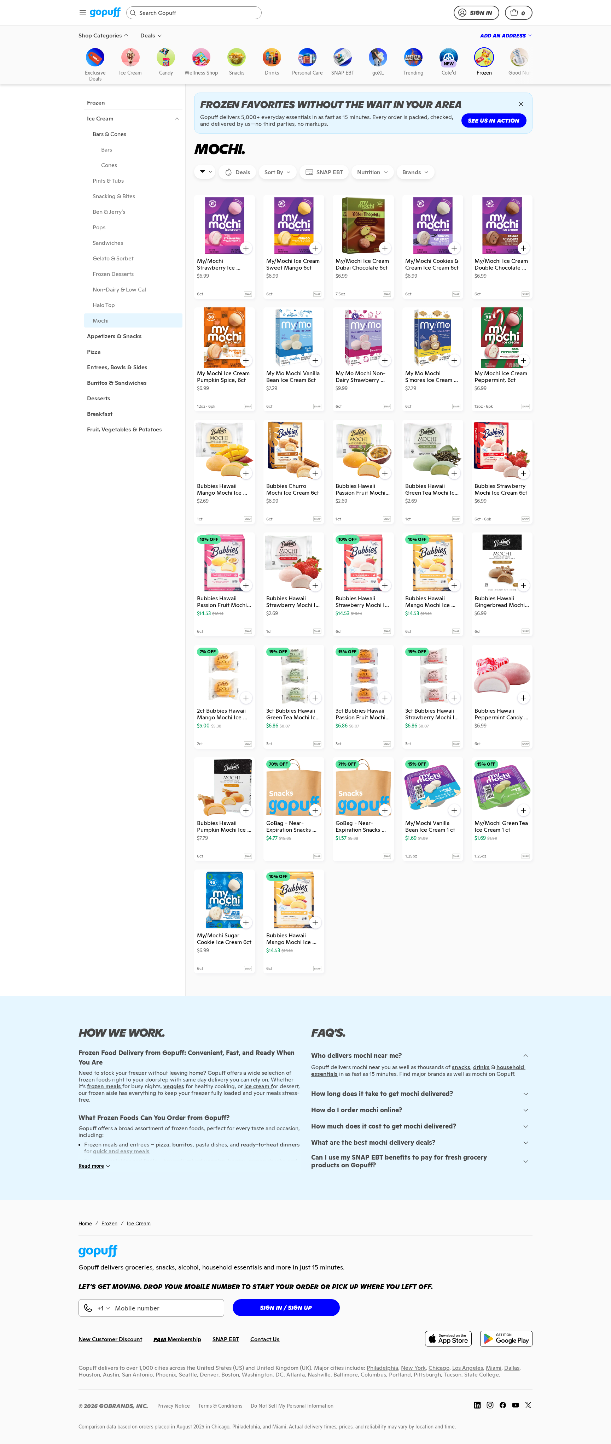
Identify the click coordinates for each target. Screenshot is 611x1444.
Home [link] (85, 1223)
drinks (481, 1067)
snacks (461, 1067)
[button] (519, 13)
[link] (105, 12)
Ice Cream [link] (139, 1223)
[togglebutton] (237, 172)
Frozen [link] (109, 1223)
